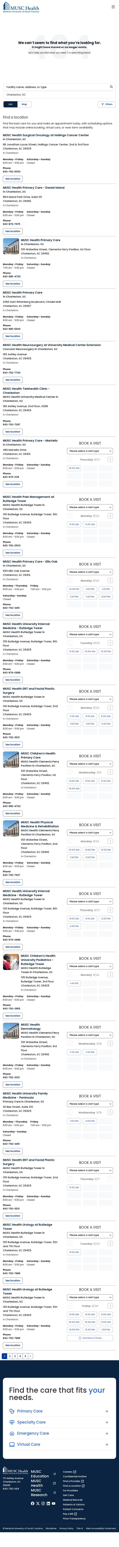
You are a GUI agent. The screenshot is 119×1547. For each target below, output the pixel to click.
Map (24, 104)
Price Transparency (74, 1518)
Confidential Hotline (74, 1476)
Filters (109, 104)
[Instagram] (43, 1503)
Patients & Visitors (74, 1504)
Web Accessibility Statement (101, 1528)
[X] (38, 1503)
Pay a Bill (68, 1514)
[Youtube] (53, 1503)
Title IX (79, 1528)
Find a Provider (71, 1481)
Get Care (68, 1495)
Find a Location (72, 1486)
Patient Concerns (73, 1509)
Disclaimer (51, 1528)
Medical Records (73, 1500)
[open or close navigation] (113, 7)
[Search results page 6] (30, 1356)
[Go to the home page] (21, 7)
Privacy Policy (66, 1528)
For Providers (70, 1490)
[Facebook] (32, 1503)
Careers (67, 1472)
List (10, 104)
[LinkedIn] (48, 1503)
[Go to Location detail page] (11, 246)
